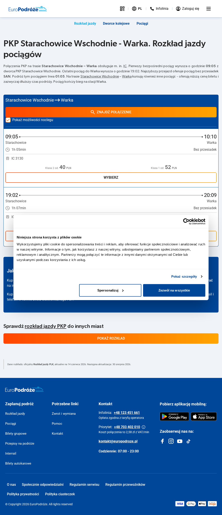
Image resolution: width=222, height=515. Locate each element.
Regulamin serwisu (84, 485)
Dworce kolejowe (116, 23)
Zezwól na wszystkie (174, 290)
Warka (127, 76)
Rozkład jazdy (85, 23)
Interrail (10, 453)
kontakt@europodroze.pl (118, 441)
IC (125, 66)
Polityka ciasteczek (60, 494)
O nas (11, 485)
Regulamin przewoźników (125, 485)
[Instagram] (171, 441)
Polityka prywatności (23, 494)
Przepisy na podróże (19, 443)
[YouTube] (179, 441)
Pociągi (142, 23)
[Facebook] (162, 441)
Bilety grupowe (15, 434)
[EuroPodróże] (24, 389)
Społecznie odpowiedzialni (43, 485)
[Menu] (208, 8)
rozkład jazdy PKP (45, 326)
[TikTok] (188, 441)
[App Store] (204, 416)
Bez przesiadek (205, 149)
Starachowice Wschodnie (99, 76)
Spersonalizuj (107, 290)
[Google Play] (174, 416)
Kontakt (57, 434)
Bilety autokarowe (18, 463)
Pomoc (57, 424)
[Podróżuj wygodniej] (122, 8)
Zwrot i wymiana (64, 414)
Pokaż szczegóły (184, 276)
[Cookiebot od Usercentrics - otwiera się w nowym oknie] (186, 221)
